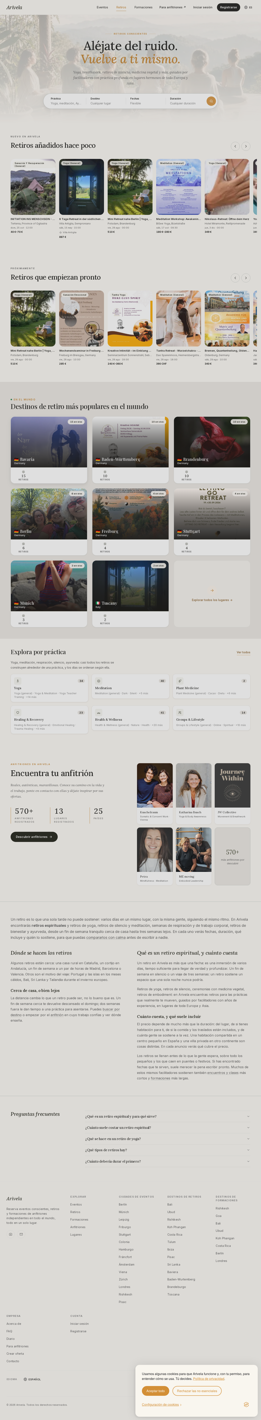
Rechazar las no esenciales (197, 1390)
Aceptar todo (155, 1390)
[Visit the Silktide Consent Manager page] (246, 1405)
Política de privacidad (208, 1378)
